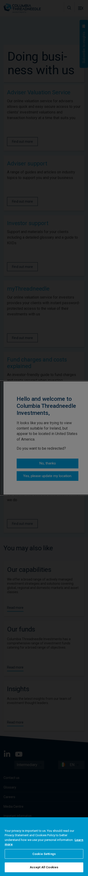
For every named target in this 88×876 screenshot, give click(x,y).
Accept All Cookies (44, 867)
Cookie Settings (44, 854)
